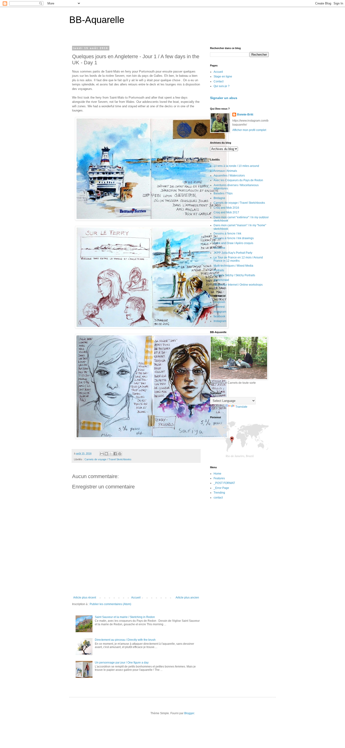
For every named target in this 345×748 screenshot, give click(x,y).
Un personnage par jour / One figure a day (122, 662)
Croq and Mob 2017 (226, 212)
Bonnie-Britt (245, 114)
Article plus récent (84, 597)
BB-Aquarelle (96, 20)
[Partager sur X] (110, 453)
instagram (220, 311)
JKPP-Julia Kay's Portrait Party (233, 252)
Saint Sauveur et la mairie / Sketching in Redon (125, 617)
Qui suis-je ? (222, 86)
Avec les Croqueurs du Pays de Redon (238, 180)
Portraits (219, 270)
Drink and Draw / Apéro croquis (233, 243)
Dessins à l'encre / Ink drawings (234, 238)
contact (218, 497)
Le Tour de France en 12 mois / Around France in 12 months (238, 259)
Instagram (220, 321)
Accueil (136, 597)
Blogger (189, 713)
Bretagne (219, 198)
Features (219, 478)
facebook (219, 316)
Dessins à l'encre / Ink (227, 233)
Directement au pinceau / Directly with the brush (125, 639)
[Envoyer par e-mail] (102, 453)
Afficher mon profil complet (249, 130)
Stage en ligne (223, 76)
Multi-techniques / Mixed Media (233, 265)
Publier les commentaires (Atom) (110, 604)
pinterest (219, 306)
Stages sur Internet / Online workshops (238, 284)
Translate (241, 406)
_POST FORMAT (224, 483)
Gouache (219, 247)
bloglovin (219, 302)
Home (217, 473)
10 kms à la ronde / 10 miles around (236, 166)
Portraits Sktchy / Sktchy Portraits (234, 275)
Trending (219, 492)
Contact (218, 81)
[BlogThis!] (106, 453)
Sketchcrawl (221, 280)
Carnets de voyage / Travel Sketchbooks (107, 459)
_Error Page (221, 488)
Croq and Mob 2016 (226, 207)
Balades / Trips (223, 193)
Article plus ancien (187, 597)
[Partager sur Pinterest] (119, 453)
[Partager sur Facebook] (115, 453)
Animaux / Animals (225, 171)
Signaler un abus (223, 98)
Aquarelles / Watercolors (229, 175)
